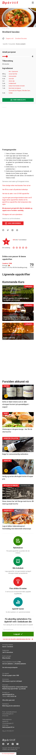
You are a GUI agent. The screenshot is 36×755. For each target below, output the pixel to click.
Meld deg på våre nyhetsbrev (11, 706)
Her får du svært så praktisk (11, 189)
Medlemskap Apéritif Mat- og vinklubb (14, 688)
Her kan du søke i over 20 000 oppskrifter (15, 193)
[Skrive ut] (17, 230)
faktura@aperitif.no (8, 727)
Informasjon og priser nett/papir (12, 681)
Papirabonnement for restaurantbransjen (15, 687)
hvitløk (11, 93)
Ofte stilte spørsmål (8, 700)
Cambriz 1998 (7, 263)
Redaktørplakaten (20, 663)
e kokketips (24, 189)
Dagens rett (9, 38)
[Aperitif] (10, 2)
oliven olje (11, 81)
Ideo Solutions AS (12, 749)
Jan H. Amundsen (7, 652)
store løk (11, 78)
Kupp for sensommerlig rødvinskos (15, 454)
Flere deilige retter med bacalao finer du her (16, 185)
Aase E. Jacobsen (7, 646)
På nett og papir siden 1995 (10, 675)
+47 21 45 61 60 (11, 696)
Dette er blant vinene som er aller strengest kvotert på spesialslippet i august (15, 404)
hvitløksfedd (12, 83)
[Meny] (33, 3)
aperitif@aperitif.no (8, 694)
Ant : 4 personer (13, 71)
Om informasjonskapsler (10, 667)
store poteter (12, 76)
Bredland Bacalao (21, 38)
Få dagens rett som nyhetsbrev (12, 214)
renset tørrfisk (13, 74)
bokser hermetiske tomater (17, 86)
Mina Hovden (6, 658)
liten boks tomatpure (15, 88)
